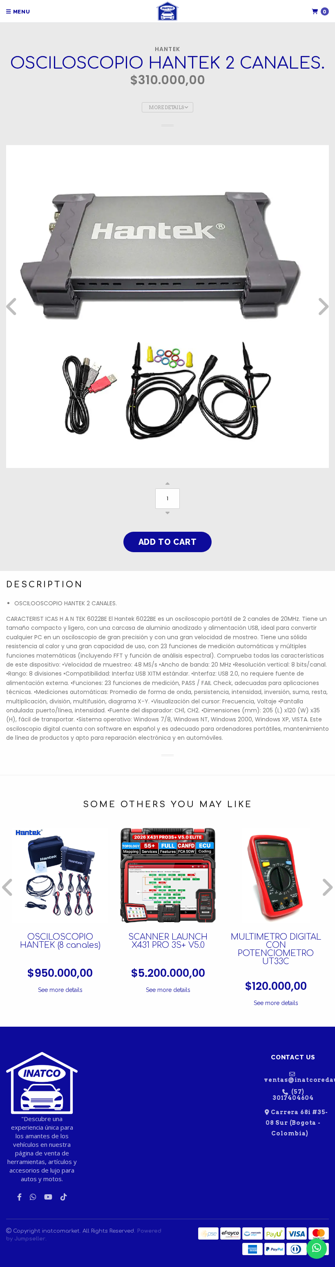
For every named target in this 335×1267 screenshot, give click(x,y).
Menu (20, 12)
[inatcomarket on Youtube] (48, 1197)
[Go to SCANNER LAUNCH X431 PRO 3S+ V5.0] (168, 875)
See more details (60, 990)
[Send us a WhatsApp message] (316, 1248)
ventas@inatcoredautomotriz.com (296, 1079)
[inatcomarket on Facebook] (19, 1197)
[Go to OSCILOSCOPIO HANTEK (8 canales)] (60, 875)
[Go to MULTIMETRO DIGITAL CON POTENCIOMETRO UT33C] (276, 875)
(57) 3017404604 (293, 1095)
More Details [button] (167, 107)
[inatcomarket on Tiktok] (63, 1197)
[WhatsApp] (33, 1197)
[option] (167, 306)
